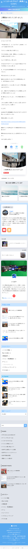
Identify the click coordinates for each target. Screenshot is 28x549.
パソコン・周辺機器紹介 (9, 358)
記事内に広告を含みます (14, 9)
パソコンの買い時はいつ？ (8, 446)
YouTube (4, 232)
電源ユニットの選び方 (7, 458)
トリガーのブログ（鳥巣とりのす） (14, 2)
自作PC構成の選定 (6, 455)
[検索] (25, 425)
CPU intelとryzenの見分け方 (8, 434)
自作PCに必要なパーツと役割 (9, 449)
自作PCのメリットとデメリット (18, 6)
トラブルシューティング (9, 367)
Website (9, 232)
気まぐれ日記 (11, 178)
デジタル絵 (5, 370)
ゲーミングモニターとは (7, 437)
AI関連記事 (5, 356)
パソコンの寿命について (7, 443)
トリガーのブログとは (5, 6)
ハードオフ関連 (6, 350)
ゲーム (4, 361)
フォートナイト (8, 364)
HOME (15, 526)
